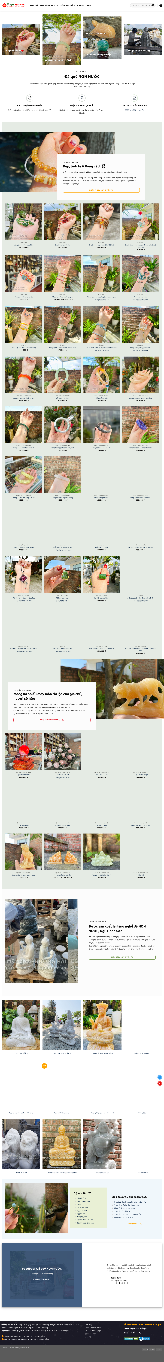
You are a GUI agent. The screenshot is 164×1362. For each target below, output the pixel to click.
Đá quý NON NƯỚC (49, 1268)
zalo (145, 1324)
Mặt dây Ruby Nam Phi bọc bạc (23, 598)
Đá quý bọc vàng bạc (85, 1222)
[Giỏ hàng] (160, 5)
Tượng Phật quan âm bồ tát (62, 1053)
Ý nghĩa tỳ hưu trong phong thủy (127, 1214)
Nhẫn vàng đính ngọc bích (62, 648)
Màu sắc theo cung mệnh (124, 1208)
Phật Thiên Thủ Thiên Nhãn (24, 547)
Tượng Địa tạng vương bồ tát (102, 1053)
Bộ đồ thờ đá (143, 1173)
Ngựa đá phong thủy (62, 825)
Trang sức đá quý (46, 5)
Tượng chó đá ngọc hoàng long (23, 875)
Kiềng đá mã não (101, 398)
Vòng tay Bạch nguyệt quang (62, 498)
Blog (89, 5)
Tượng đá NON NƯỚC (136, 50)
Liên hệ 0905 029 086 (101, 300)
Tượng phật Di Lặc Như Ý (101, 875)
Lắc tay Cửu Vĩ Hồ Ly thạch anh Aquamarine (101, 348)
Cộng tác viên (90, 1333)
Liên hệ (88, 1336)
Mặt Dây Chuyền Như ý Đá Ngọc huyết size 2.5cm (140, 649)
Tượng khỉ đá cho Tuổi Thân (140, 825)
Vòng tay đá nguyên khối (57, 60)
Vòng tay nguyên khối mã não (23, 398)
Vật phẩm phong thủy (65, 5)
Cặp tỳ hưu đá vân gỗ (140, 775)
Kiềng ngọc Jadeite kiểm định (23, 448)
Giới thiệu (89, 1324)
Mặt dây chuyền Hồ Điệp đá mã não (140, 547)
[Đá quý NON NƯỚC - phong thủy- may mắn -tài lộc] (14, 5)
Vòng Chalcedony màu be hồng (140, 398)
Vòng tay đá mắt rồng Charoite (140, 448)
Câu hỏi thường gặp (93, 1330)
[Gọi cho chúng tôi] (140, 1333)
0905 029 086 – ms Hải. (134, 110)
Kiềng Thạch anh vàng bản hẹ (23, 498)
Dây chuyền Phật (83, 1201)
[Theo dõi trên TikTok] (134, 1333)
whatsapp (154, 1324)
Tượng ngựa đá (101, 825)
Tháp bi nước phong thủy (143, 1053)
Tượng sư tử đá (21, 1173)
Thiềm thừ (140, 875)
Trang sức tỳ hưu (83, 1204)
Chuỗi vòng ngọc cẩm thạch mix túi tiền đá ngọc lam (140, 246)
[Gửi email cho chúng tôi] (137, 1333)
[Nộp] (153, 5)
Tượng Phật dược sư (61, 1113)
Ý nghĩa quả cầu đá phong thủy (127, 1205)
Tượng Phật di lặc (102, 1173)
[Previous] (10, 941)
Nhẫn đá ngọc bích (101, 547)
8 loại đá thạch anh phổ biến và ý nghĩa (130, 1202)
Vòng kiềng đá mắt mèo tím (140, 498)
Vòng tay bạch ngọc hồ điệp (140, 348)
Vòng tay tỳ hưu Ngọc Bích (23, 245)
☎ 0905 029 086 (133, 1324)
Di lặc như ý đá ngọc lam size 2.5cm (101, 648)
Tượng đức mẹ (143, 1113)
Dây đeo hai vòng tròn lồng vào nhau (23, 648)
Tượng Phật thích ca (21, 1053)
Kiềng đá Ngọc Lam (101, 498)
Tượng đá (80, 5)
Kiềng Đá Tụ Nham (62, 398)
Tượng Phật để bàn (101, 775)
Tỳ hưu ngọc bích (62, 598)
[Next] (74, 941)
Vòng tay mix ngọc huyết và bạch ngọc (101, 297)
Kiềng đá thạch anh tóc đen (101, 448)
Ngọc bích (81, 1213)
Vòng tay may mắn (140, 297)
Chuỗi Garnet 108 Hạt (62, 245)
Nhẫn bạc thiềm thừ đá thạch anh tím (140, 598)
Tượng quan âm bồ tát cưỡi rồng (21, 1113)
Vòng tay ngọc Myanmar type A (62, 448)
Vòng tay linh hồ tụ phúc (24, 297)
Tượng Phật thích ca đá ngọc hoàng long (62, 1173)
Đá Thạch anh (82, 1207)
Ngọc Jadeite (82, 1210)
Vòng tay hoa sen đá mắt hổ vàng (24, 348)
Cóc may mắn (24, 825)
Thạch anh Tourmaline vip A (62, 297)
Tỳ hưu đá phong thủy (63, 875)
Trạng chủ (33, 5)
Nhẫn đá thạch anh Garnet (62, 547)
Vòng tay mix (82, 1216)
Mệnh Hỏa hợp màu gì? (123, 1217)
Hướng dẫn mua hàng (94, 1327)
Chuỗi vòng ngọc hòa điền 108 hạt (101, 245)
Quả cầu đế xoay (24, 775)
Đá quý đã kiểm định (85, 1219)
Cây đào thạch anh (62, 775)
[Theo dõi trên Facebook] (131, 1333)
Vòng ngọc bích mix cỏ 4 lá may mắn (62, 348)
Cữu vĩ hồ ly (81, 1198)
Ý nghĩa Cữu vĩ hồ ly (122, 1211)
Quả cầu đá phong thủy (97, 54)
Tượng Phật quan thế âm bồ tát (102, 1113)
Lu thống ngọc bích (101, 598)
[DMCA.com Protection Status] (131, 1338)
